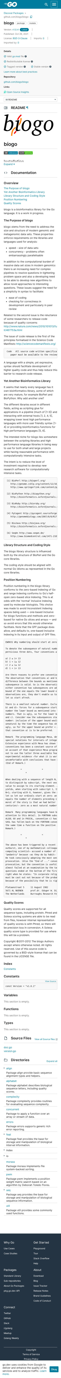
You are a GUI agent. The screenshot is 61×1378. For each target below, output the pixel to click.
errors (9, 1121)
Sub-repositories (12, 1280)
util (8, 1205)
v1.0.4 (11, 29)
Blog (35, 1280)
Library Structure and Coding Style (24, 195)
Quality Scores (12, 203)
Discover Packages (13, 13)
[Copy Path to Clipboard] (31, 16)
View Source (50, 981)
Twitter (7, 1313)
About (37, 1270)
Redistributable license (18, 61)
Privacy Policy (31, 1359)
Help (35, 1263)
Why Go (9, 1242)
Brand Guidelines (42, 1295)
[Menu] (30, 99)
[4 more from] (4, 1068)
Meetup (8, 1333)
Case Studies (10, 1253)
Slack (6, 1323)
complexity (12, 1096)
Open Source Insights (17, 92)
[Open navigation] (54, 4)
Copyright (31, 1349)
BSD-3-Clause (20, 38)
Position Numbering (15, 199)
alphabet (11, 1081)
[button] (5, 56)
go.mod (16, 56)
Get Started (41, 1242)
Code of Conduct (42, 1300)
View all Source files (45, 1039)
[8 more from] (4, 1156)
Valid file (15, 56)
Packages (10, 1270)
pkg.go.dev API (12, 1290)
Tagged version (14, 66)
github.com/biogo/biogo (16, 16)
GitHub (7, 1318)
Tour (35, 1253)
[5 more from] (4, 1190)
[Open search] (46, 4)
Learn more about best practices (20, 71)
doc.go (8, 1047)
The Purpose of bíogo (17, 188)
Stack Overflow (41, 1258)
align (9, 1068)
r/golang (8, 1328)
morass (10, 1161)
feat (8, 1134)
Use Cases (9, 1248)
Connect (9, 1307)
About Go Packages (14, 1285)
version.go (10, 1051)
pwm (9, 1174)
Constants (10, 968)
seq (8, 1190)
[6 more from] (4, 1134)
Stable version (41, 66)
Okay (54, 1369)
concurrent (12, 1109)
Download (38, 1275)
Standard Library (12, 1275)
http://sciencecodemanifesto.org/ (36, 343)
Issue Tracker (40, 1285)
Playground (39, 1248)
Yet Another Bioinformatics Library (24, 192)
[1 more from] (4, 1150)
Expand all (52, 1061)
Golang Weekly (11, 1338)
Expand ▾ (9, 164)
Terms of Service (31, 1354)
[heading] (13, 4)
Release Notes (40, 1290)
